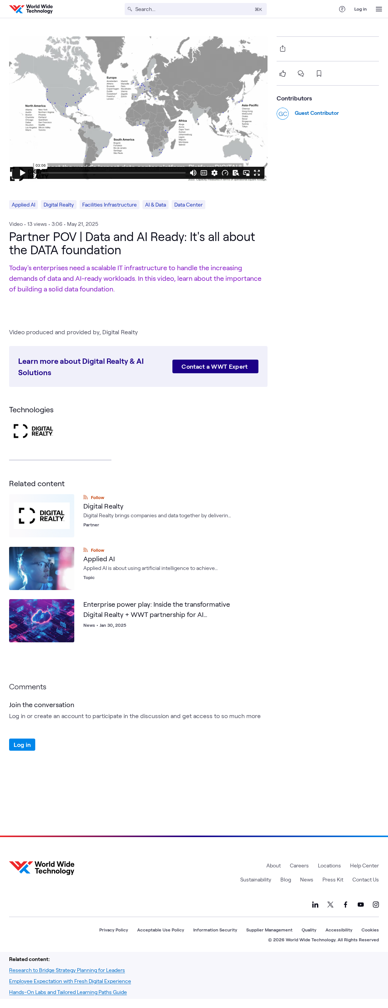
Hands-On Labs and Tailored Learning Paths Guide (68, 992)
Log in (360, 8)
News (306, 879)
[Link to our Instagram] (376, 905)
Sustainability (255, 879)
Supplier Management (269, 929)
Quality (309, 929)
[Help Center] (342, 9)
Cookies (370, 929)
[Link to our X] (330, 905)
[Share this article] (281, 48)
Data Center (188, 204)
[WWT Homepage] (31, 9)
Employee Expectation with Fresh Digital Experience (70, 981)
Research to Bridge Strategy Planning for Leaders (67, 970)
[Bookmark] (66, 606)
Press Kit (332, 879)
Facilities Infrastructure (109, 204)
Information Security (215, 929)
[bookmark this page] (319, 73)
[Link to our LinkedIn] (315, 905)
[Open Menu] (379, 9)
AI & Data (155, 204)
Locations (329, 865)
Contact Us (365, 879)
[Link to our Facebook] (346, 905)
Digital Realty (59, 204)
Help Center (364, 865)
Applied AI (23, 204)
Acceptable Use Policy (160, 929)
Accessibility (338, 929)
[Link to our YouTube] (361, 905)
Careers (299, 865)
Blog (285, 879)
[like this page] (283, 73)
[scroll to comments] (301, 73)
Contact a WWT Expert (215, 366)
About (273, 865)
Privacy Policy (113, 929)
